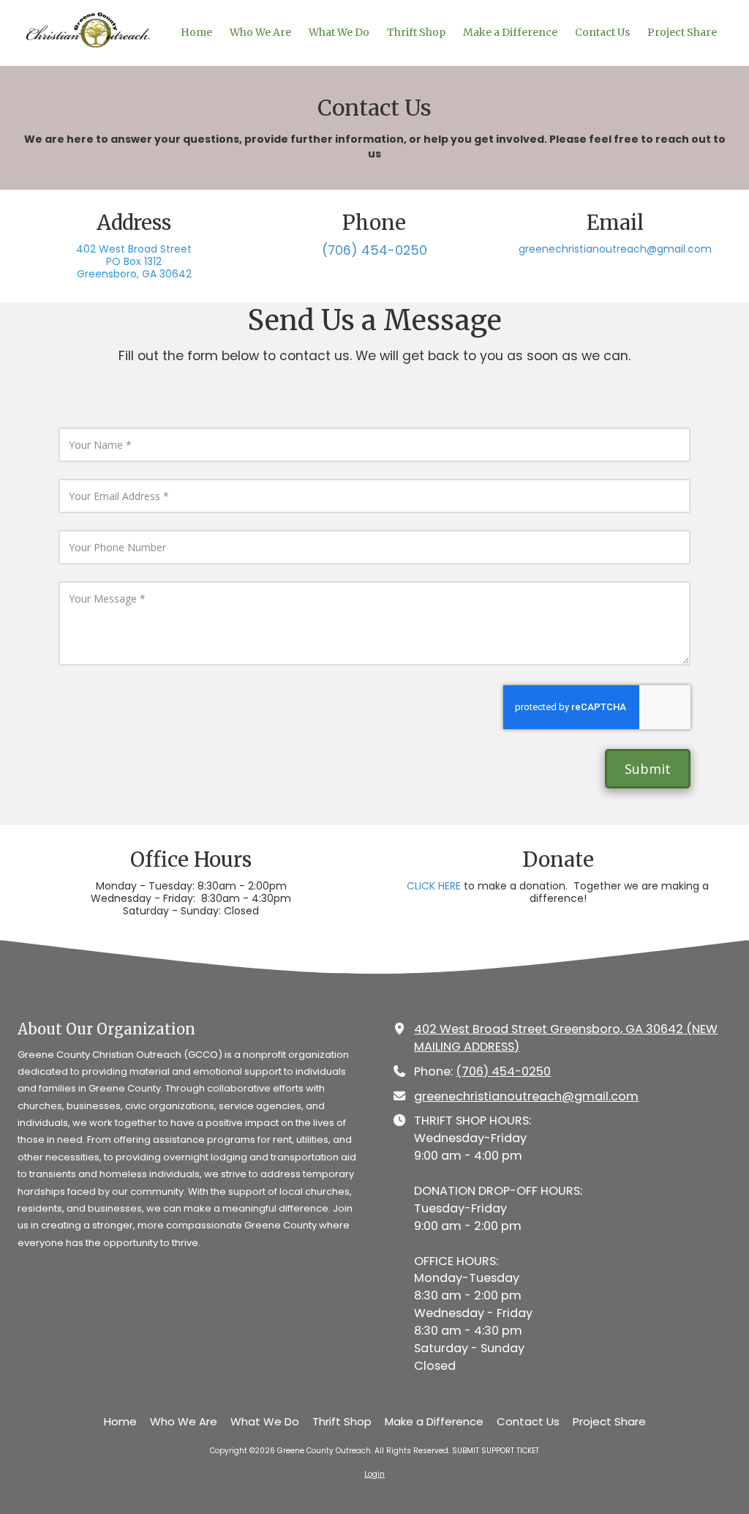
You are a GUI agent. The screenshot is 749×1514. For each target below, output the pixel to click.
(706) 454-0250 (503, 1071)
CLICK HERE (434, 886)
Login (374, 1474)
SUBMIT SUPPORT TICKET (495, 1450)
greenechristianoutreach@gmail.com (615, 249)
